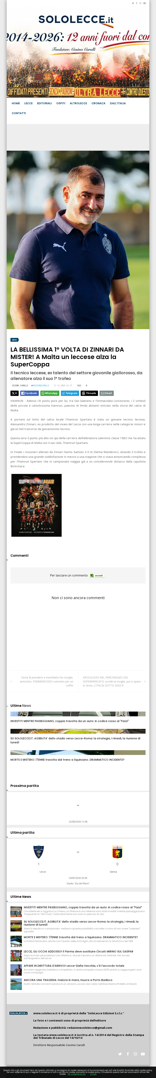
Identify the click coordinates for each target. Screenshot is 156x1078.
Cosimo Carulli (20, 385)
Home (16, 103)
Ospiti (60, 103)
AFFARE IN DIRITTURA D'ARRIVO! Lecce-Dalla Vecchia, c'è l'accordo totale (74, 966)
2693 (17, 735)
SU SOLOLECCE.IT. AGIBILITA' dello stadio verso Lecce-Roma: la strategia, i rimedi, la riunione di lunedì (81, 923)
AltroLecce (78, 103)
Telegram (71, 393)
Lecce (28, 103)
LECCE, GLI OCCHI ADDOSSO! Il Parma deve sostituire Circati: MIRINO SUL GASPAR (78, 951)
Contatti (19, 113)
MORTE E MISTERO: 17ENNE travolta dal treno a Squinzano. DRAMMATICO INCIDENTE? (67, 760)
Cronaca (98, 103)
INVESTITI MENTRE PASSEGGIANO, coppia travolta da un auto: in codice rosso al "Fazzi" (69, 721)
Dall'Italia (118, 103)
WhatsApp (51, 393)
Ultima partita (22, 832)
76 (16, 718)
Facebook (31, 393)
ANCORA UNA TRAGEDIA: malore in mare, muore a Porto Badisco (68, 980)
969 (17, 756)
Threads (91, 393)
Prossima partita (24, 785)
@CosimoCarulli (41, 385)
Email (108, 393)
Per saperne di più (77, 1074)
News (14, 340)
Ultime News (20, 896)
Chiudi (93, 1074)
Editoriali (44, 103)
